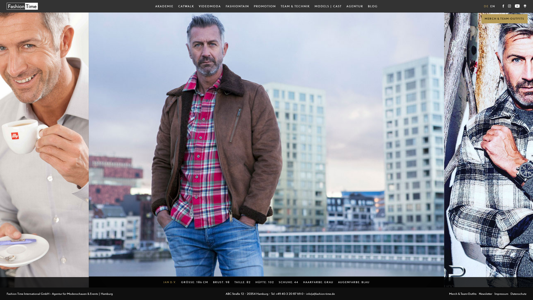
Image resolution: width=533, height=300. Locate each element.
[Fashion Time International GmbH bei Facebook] (504, 6)
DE (486, 6)
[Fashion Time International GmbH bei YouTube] (517, 6)
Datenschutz (518, 293)
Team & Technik (295, 6)
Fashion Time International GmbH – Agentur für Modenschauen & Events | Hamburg (60, 293)
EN (492, 6)
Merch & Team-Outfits (504, 18)
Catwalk (186, 6)
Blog (373, 6)
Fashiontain (237, 6)
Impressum (501, 293)
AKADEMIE (164, 6)
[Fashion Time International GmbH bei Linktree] (525, 6)
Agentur (354, 6)
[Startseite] (22, 6)
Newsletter (485, 293)
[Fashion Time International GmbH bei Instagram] (510, 6)
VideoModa (210, 6)
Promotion (265, 6)
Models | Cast (328, 6)
